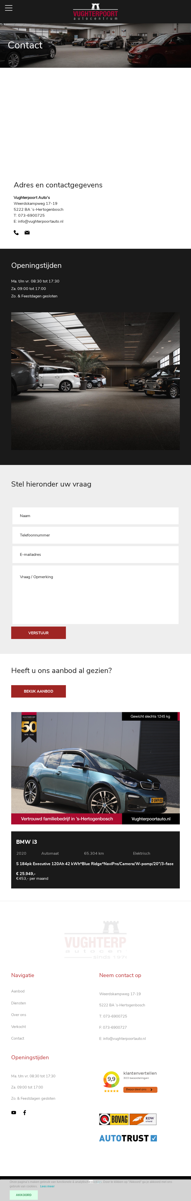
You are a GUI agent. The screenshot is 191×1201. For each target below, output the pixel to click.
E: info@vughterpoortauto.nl (38, 221)
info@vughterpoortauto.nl (124, 1038)
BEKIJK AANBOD (38, 691)
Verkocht (18, 1026)
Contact (17, 1038)
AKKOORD (24, 1195)
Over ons (18, 1014)
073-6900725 (115, 1016)
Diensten (18, 1003)
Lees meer (47, 1186)
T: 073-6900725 (29, 215)
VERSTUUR (38, 633)
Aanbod (18, 991)
